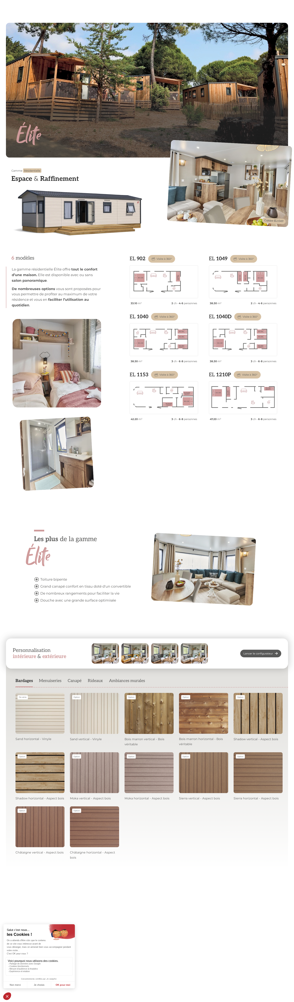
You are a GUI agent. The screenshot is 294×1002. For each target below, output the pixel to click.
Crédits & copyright (167, 982)
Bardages (24, 680)
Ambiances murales (127, 680)
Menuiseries (50, 680)
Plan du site (190, 982)
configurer (164, 910)
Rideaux (95, 680)
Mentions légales (107, 982)
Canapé (74, 680)
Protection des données (136, 982)
